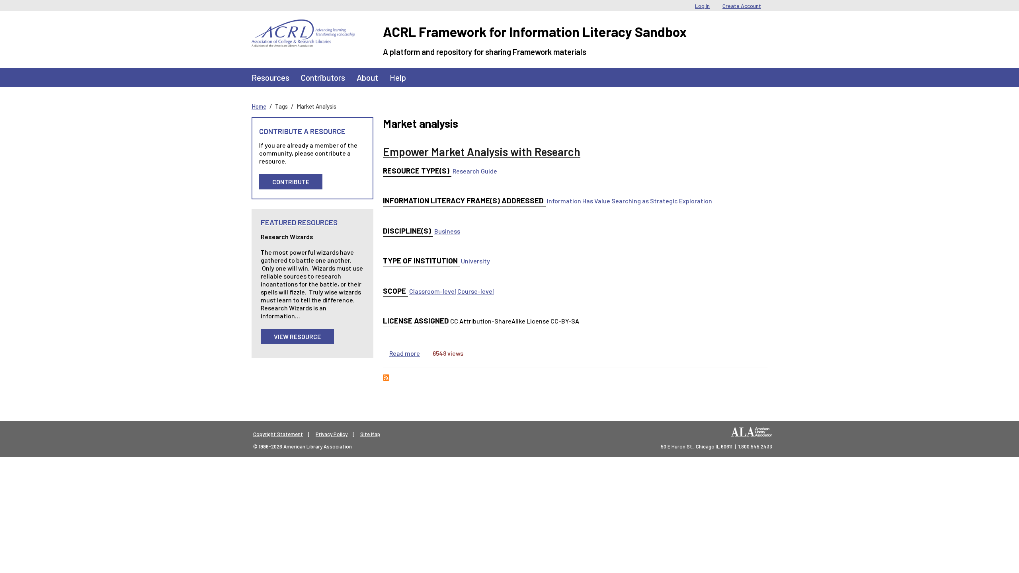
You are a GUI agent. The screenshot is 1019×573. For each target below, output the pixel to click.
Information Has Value (578, 201)
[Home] (303, 25)
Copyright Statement (278, 434)
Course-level (475, 291)
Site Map (370, 434)
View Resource (297, 336)
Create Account (741, 5)
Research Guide (475, 171)
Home (259, 106)
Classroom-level (432, 291)
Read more (404, 353)
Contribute (290, 181)
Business (447, 231)
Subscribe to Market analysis (386, 377)
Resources (270, 77)
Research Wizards (287, 236)
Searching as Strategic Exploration (661, 201)
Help (398, 77)
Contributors (323, 77)
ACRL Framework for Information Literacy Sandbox (535, 31)
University (475, 261)
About (367, 77)
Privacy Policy (331, 434)
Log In (702, 5)
